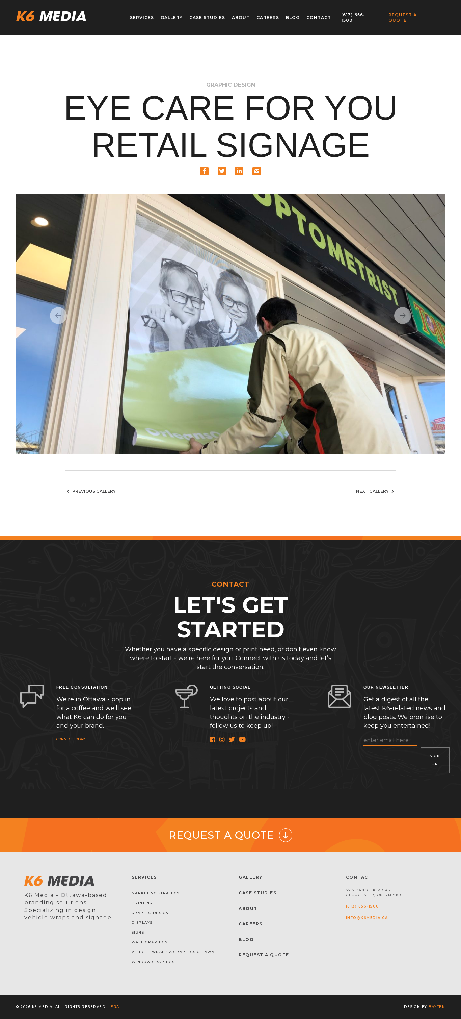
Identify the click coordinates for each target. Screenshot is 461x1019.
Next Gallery (373, 491)
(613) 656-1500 (362, 906)
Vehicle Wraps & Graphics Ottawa (173, 952)
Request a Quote (402, 17)
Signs (138, 932)
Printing (142, 903)
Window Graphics (153, 962)
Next (402, 315)
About (241, 17)
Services (142, 17)
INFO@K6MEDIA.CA (367, 918)
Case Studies (207, 17)
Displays (142, 922)
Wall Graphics (150, 942)
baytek (437, 1006)
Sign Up (435, 760)
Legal (115, 1006)
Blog (293, 17)
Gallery (172, 17)
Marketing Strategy (156, 893)
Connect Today (70, 739)
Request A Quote (264, 955)
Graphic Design (150, 913)
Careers (267, 17)
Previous (58, 315)
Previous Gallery (93, 491)
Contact (318, 17)
